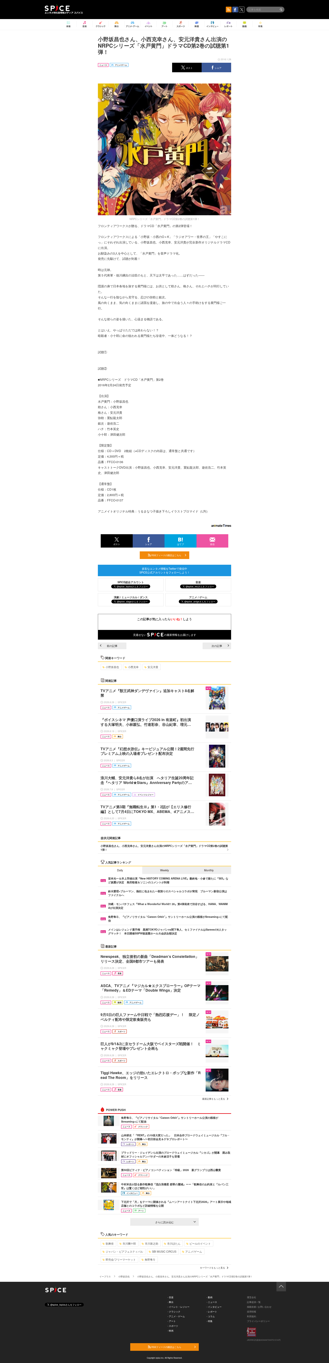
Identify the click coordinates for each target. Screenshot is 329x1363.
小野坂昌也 (112, 667)
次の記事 (217, 646)
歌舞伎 (110, 1243)
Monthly (209, 870)
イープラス (105, 1276)
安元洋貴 (153, 667)
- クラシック (174, 1311)
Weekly (164, 870)
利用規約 (251, 1316)
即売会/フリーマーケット (121, 1259)
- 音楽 (170, 1297)
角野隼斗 (150, 1259)
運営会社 (251, 1297)
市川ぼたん (173, 1243)
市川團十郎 (129, 1243)
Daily (120, 870)
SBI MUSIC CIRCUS (164, 1251)
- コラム (211, 1316)
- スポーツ (173, 1325)
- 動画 (209, 1297)
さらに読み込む (164, 1222)
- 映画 (170, 1330)
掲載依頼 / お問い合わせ (259, 1306)
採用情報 (251, 1311)
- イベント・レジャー (178, 1306)
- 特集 (209, 1321)
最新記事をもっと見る (213, 1098)
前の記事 (112, 646)
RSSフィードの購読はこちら (166, 555)
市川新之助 (151, 1243)
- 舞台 (170, 1302)
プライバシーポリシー (258, 1321)
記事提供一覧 (254, 1302)
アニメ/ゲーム (193, 1251)
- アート (172, 1321)
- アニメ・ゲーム (176, 1316)
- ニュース (212, 1302)
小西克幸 (133, 667)
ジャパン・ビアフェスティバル (124, 1251)
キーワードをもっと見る (212, 1267)
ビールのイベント (200, 1243)
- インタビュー (214, 1306)
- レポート (212, 1311)
